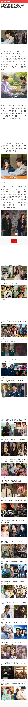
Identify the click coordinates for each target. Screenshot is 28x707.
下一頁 (14, 241)
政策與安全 (7, 704)
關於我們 (2, 704)
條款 (10, 704)
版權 (14, 704)
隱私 (12, 704)
